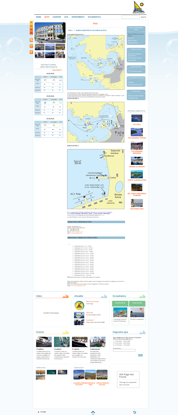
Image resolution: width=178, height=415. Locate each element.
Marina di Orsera (137, 167)
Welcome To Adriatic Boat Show (138, 7)
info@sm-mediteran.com (77, 231)
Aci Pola (102, 215)
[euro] (31, 53)
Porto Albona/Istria (137, 180)
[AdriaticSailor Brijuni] (51, 374)
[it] (31, 34)
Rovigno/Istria (136, 209)
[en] (31, 27)
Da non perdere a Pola (134, 58)
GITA (66, 17)
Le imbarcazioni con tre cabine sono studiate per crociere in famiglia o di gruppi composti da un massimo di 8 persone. (43, 355)
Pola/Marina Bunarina (137, 152)
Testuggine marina (133, 98)
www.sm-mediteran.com (76, 233)
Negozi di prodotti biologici (136, 96)
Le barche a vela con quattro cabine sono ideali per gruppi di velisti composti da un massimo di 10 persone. (61, 355)
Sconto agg (89, 303)
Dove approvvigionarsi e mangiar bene (135, 55)
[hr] (31, 23)
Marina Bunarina (133, 43)
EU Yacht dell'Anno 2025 (93, 315)
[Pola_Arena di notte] (50, 57)
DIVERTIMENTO (78, 17)
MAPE (46, 17)
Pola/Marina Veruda (137, 138)
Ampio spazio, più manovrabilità (95, 322)
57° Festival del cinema (134, 71)
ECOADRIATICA (94, 17)
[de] (31, 30)
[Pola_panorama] (40, 50)
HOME (38, 17)
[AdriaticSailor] (62, 374)
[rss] (31, 41)
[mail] (31, 47)
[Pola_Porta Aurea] (60, 57)
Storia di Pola (132, 60)
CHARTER (57, 17)
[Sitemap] (42, 412)
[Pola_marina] (50, 50)
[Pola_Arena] (50, 42)
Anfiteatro (131, 82)
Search (143, 17)
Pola (70, 30)
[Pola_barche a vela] (60, 50)
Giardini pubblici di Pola (135, 84)
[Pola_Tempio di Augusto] (40, 57)
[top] (93, 414)
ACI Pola (130, 38)
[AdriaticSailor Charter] (40, 374)
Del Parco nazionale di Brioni (137, 194)
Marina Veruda (132, 40)
